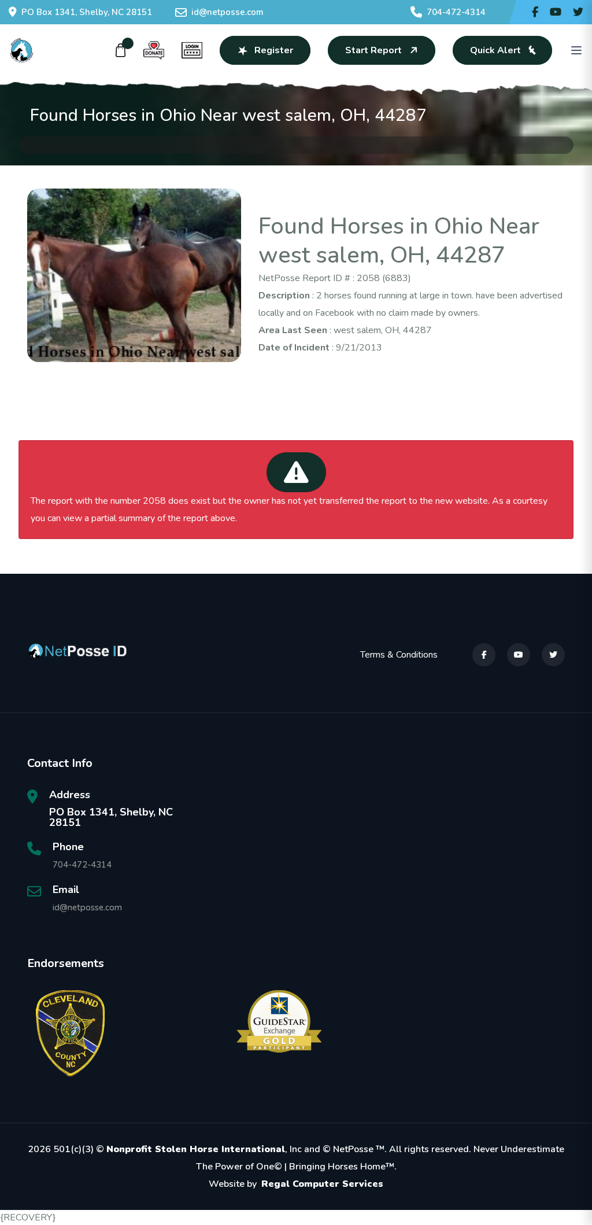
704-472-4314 (456, 12)
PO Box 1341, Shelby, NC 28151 (86, 12)
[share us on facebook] (535, 12)
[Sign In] (192, 50)
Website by (296, 1184)
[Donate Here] (153, 50)
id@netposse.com (227, 12)
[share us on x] (578, 12)
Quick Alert (495, 50)
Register (273, 50)
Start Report (373, 50)
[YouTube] (518, 654)
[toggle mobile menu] (576, 50)
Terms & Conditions (399, 654)
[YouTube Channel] (555, 12)
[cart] (121, 50)
